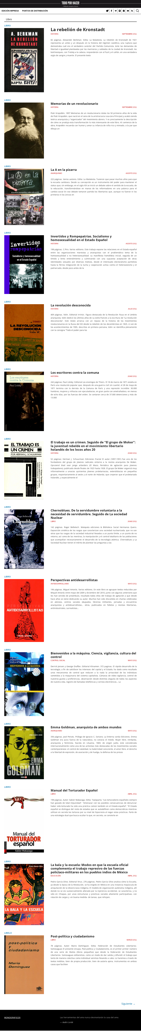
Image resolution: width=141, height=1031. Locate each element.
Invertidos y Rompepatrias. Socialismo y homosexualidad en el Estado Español (81, 238)
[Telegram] (115, 11)
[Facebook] (111, 11)
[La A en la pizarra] (24, 170)
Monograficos (12, 1017)
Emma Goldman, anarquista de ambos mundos (86, 727)
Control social (58, 660)
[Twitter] (107, 11)
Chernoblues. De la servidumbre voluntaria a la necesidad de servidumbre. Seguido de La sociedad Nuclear (89, 514)
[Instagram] (124, 11)
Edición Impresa (10, 11)
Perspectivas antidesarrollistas (74, 580)
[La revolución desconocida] (24, 305)
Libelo (8, 933)
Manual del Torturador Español (74, 790)
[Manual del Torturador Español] (24, 791)
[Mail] (128, 11)
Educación (56, 876)
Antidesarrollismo (60, 584)
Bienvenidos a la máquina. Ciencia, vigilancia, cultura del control (93, 655)
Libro (7, 25)
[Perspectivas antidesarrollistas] (24, 580)
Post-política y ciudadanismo (72, 936)
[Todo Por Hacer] (70, 4)
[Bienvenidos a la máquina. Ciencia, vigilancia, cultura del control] (24, 653)
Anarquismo (56, 173)
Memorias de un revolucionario (74, 103)
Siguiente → (128, 1003)
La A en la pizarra (64, 170)
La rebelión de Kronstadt (78, 29)
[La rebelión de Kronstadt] (24, 29)
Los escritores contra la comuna (75, 372)
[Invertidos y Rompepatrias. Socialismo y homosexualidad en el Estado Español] (24, 236)
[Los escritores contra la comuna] (24, 373)
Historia (54, 34)
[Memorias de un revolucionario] (24, 104)
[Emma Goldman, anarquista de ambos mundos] (24, 727)
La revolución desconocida (71, 305)
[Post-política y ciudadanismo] (24, 937)
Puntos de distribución (35, 11)
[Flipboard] (120, 11)
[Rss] (132, 11)
